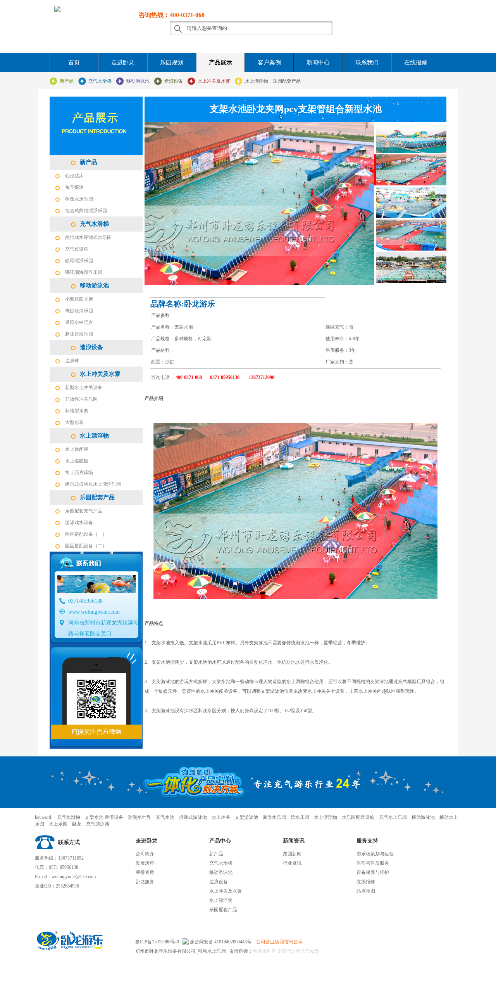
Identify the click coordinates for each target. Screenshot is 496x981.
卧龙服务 (145, 881)
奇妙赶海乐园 (79, 310)
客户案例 (269, 62)
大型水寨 (74, 422)
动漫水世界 (264, 951)
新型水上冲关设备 (83, 387)
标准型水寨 (76, 411)
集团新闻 (292, 853)
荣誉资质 (145, 872)
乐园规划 (171, 62)
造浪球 (72, 360)
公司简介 (145, 853)
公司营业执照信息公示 (279, 942)
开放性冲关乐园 (81, 399)
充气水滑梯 (100, 81)
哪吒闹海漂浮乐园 (83, 272)
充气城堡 (309, 951)
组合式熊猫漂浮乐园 (86, 210)
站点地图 (365, 891)
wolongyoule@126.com (74, 876)
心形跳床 (74, 175)
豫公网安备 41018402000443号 (220, 942)
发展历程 (145, 863)
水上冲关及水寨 (214, 81)
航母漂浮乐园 (79, 260)
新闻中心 (318, 62)
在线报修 (415, 62)
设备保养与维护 (372, 872)
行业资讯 (292, 863)
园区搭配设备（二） (86, 545)
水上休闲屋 (76, 449)
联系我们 (367, 62)
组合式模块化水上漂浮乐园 (93, 484)
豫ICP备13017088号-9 (157, 942)
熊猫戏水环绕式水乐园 (88, 237)
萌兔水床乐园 (79, 199)
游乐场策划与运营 (375, 853)
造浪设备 (173, 81)
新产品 (67, 81)
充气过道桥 (76, 249)
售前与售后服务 (372, 863)
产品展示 (220, 62)
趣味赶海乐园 (79, 334)
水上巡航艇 (76, 461)
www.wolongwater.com (94, 612)
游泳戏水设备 (79, 522)
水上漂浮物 (256, 81)
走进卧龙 (122, 62)
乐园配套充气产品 (83, 511)
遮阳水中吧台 (79, 322)
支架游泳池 (288, 951)
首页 (74, 62)
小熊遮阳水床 (79, 299)
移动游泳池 (138, 81)
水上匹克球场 (79, 472)
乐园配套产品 (287, 81)
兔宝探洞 (74, 187)
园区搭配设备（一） (86, 534)
